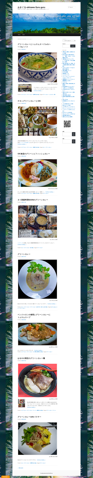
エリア (22, 94)
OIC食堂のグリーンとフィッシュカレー (34, 153)
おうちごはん (53, 307)
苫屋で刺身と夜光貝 (67, 95)
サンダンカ (65, 82)
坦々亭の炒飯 (65, 72)
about (23, 34)
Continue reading (38, 90)
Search (64, 43)
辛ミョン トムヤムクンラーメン (69, 108)
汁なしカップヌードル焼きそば (69, 113)
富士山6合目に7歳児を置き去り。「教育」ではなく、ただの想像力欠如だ (69, 56)
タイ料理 (34, 351)
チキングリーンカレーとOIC (29, 101)
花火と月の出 (65, 99)
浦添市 (34, 147)
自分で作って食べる (40, 307)
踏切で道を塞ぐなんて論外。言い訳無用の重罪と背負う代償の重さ (69, 65)
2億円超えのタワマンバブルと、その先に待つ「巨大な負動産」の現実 (69, 60)
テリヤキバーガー (66, 75)
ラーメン (34, 410)
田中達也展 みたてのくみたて (68, 86)
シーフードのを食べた (25, 142)
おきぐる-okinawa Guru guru (31, 7)
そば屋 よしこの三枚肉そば (68, 88)
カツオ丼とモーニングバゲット (69, 106)
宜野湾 (34, 94)
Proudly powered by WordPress (46, 473)
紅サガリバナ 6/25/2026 (67, 112)
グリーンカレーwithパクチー (29, 416)
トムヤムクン (51, 94)
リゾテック (20, 243)
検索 (63, 131)
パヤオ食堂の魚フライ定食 (68, 103)
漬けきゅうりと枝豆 (67, 105)
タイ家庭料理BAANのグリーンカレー (33, 199)
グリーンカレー (30, 94)
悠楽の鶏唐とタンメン (67, 70)
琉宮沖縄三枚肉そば (67, 115)
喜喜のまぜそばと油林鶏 (67, 116)
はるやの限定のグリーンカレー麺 (31, 358)
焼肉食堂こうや (66, 73)
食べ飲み (37, 94)
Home (19, 34)
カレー (25, 94)
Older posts (20, 467)
